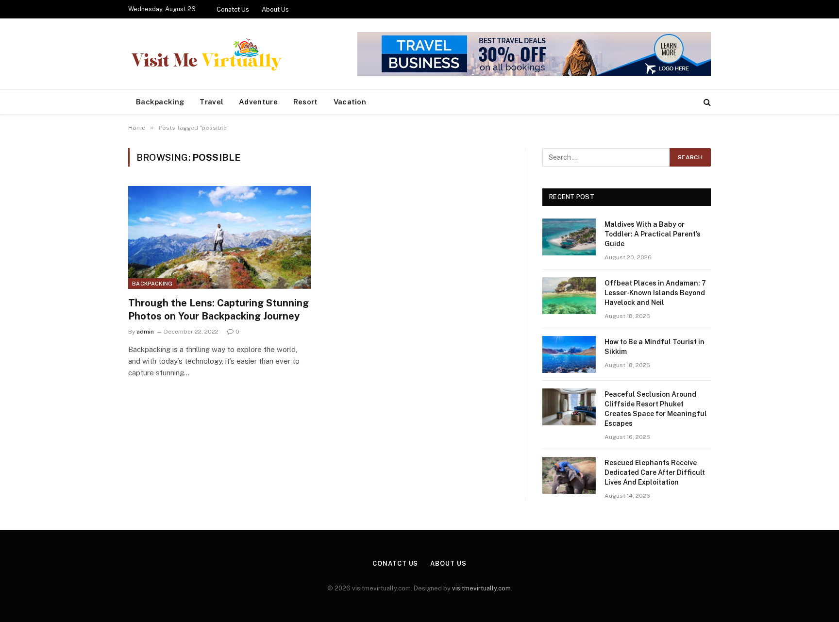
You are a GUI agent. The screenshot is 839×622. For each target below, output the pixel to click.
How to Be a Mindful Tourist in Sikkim (654, 346)
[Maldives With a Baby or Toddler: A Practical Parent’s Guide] (569, 237)
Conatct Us (233, 9)
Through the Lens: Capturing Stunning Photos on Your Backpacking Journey (218, 309)
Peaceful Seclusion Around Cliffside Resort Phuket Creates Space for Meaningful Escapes (655, 408)
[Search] (706, 102)
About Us (275, 9)
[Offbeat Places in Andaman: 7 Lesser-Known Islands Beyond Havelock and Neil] (569, 295)
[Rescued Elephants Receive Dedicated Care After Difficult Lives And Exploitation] (569, 475)
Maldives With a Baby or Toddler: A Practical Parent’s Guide (652, 234)
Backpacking (160, 102)
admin (145, 331)
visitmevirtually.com (481, 588)
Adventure (258, 102)
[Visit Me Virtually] (206, 54)
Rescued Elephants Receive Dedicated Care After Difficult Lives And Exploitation (654, 472)
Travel (211, 102)
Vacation (350, 102)
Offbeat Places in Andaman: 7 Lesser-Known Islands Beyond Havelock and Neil (655, 292)
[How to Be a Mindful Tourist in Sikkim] (569, 354)
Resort (305, 102)
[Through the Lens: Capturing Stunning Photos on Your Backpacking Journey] (219, 237)
